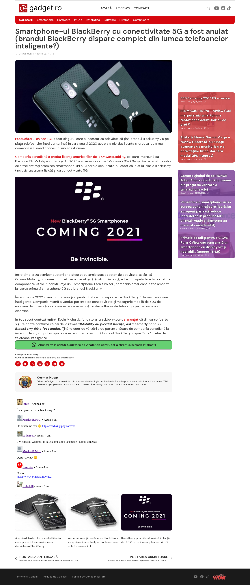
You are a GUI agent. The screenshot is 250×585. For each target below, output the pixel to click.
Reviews (122, 8)
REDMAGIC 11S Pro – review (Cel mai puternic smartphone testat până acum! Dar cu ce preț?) (205, 118)
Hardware (63, 20)
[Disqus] (93, 443)
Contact (141, 8)
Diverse (124, 20)
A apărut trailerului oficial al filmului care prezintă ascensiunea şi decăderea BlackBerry (38, 542)
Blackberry (32, 354)
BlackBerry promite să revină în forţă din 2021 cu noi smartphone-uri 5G (145, 540)
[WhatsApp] (25, 363)
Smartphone (45, 20)
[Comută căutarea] (208, 8)
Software (110, 20)
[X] (32, 363)
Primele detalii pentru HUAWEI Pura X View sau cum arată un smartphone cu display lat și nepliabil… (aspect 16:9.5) (204, 245)
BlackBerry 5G (52, 357)
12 (208, 255)
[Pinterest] (40, 363)
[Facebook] (18, 363)
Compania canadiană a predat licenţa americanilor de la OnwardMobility (70, 157)
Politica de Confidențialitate (89, 576)
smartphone (67, 357)
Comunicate (141, 20)
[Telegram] (47, 363)
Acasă (106, 8)
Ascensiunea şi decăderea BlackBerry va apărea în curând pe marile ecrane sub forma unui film (93, 542)
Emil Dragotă (186, 255)
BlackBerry (38, 357)
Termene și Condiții (26, 576)
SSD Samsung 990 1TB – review (205, 98)
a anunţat (131, 319)
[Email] (62, 363)
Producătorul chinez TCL (34, 139)
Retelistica (93, 20)
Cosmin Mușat (26, 53)
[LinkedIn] (54, 363)
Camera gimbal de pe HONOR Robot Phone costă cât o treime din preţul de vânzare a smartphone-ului (205, 183)
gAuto (78, 20)
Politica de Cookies (55, 576)
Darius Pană (185, 102)
